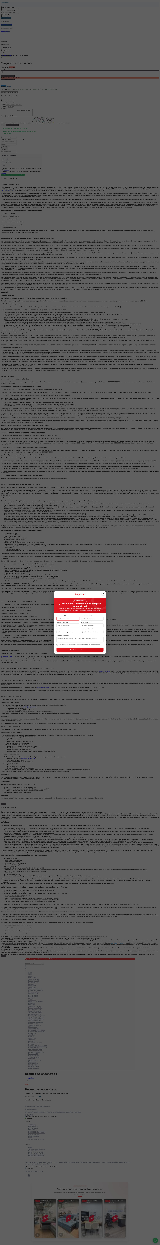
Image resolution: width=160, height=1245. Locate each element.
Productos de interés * (87, 629)
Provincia (59, 629)
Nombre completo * (61, 615)
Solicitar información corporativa (80, 649)
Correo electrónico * (86, 622)
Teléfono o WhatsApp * (62, 622)
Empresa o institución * (87, 615)
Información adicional (62, 635)
